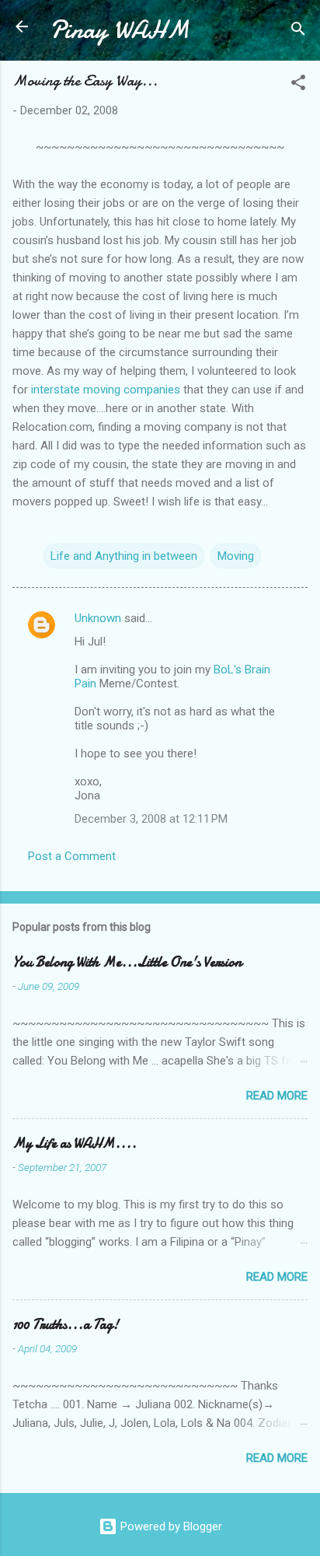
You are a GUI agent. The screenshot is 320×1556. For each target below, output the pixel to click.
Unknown (98, 618)
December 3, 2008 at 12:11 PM (151, 819)
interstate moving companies (105, 390)
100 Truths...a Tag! (65, 1324)
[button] (298, 85)
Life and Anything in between (123, 556)
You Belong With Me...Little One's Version (127, 962)
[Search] (298, 31)
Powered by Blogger (169, 1526)
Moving (235, 556)
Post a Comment (72, 856)
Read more (277, 1096)
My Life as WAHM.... (74, 1143)
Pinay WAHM (120, 29)
